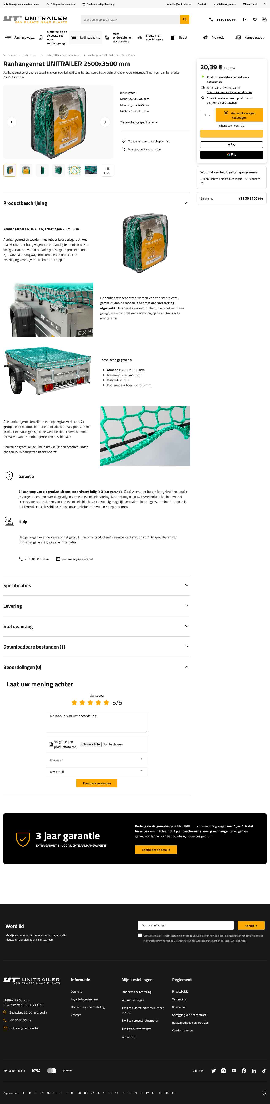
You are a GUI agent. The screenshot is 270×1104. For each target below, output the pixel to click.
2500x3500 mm (138, 99)
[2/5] (82, 702)
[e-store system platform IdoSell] (264, 1093)
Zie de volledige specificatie (137, 122)
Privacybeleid (180, 991)
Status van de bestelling (136, 992)
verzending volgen (133, 1000)
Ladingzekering (31, 55)
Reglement (179, 1007)
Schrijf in (251, 925)
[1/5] (74, 702)
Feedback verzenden (97, 783)
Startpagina (9, 55)
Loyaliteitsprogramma (224, 4)
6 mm (145, 111)
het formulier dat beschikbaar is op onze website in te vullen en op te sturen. (73, 506)
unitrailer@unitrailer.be (23, 1028)
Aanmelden (129, 1037)
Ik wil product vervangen (137, 1028)
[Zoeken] (184, 19)
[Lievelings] (255, 19)
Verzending (179, 999)
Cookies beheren (182, 1030)
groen (131, 92)
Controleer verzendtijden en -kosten (229, 92)
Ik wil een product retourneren (140, 1020)
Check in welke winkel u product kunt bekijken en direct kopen (230, 100)
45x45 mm (143, 105)
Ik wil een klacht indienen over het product (143, 1010)
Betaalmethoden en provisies (190, 1022)
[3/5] (90, 702)
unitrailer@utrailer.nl (77, 558)
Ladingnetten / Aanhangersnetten (63, 55)
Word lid (14, 926)
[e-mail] (245, 19)
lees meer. (241, 941)
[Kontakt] (33, 986)
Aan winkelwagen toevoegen (243, 115)
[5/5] (106, 702)
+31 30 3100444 (225, 19)
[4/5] (98, 702)
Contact (202, 4)
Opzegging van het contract (189, 1015)
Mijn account (250, 4)
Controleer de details (156, 849)
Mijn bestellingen (137, 980)
